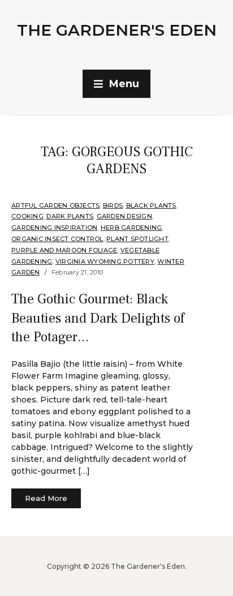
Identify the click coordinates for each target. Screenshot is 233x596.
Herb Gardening (131, 227)
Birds (113, 205)
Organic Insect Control (57, 239)
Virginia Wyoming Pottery (104, 261)
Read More (46, 498)
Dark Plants (69, 216)
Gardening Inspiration (54, 227)
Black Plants (151, 205)
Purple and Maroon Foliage (64, 250)
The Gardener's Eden (117, 30)
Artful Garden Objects (55, 205)
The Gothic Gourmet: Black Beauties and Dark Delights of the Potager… (97, 318)
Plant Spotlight (137, 239)
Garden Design (124, 216)
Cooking (27, 216)
